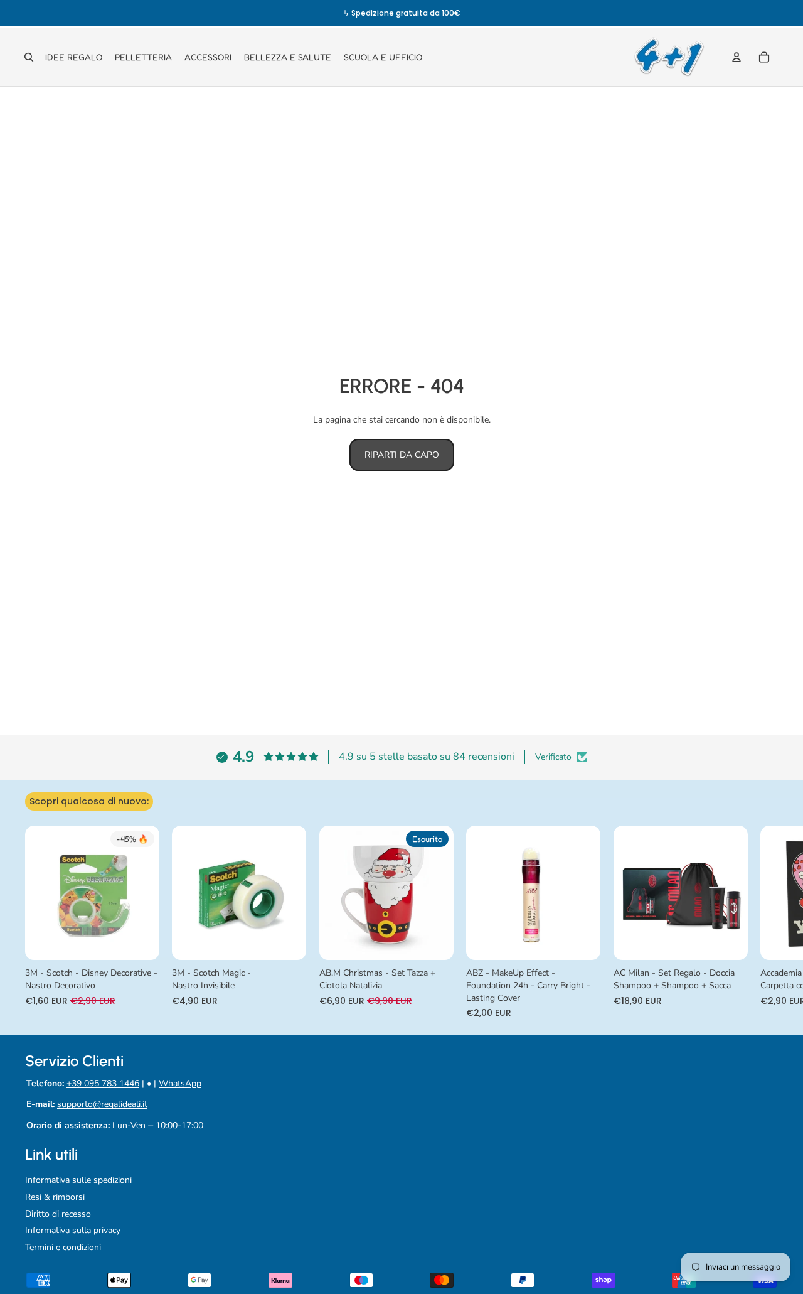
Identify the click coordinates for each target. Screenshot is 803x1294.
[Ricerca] (29, 57)
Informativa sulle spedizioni (78, 1180)
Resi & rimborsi (55, 1197)
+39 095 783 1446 (102, 1083)
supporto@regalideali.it (102, 1104)
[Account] (736, 57)
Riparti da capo (401, 455)
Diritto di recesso (58, 1214)
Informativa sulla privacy (72, 1230)
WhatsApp (180, 1083)
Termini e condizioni (63, 1247)
